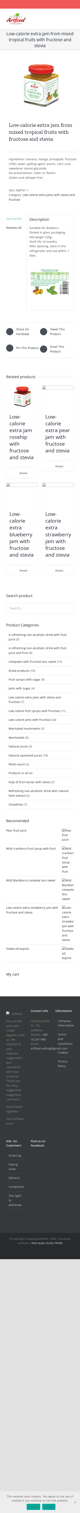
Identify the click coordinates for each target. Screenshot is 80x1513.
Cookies (63, 1052)
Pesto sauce (17, 764)
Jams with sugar (20, 688)
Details (23, 473)
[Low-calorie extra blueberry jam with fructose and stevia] (22, 494)
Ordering (15, 1155)
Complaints (16, 1187)
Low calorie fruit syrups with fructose (34, 711)
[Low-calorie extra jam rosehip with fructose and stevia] (22, 397)
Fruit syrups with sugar (24, 679)
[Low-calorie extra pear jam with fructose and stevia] (58, 397)
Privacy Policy (62, 1063)
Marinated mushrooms (24, 728)
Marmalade (16, 737)
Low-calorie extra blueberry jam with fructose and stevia (21, 534)
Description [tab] (14, 219)
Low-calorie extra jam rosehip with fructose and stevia (21, 437)
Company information (65, 1023)
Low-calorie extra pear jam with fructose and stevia (57, 433)
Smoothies (16, 804)
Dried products (19, 671)
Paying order (13, 1166)
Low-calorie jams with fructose (29, 720)
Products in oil (18, 773)
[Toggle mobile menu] (72, 15)
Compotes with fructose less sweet (32, 662)
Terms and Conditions (65, 1039)
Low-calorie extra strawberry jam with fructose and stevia (58, 534)
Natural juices (18, 746)
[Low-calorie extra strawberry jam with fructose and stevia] (58, 494)
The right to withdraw (15, 1200)
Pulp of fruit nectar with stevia (29, 782)
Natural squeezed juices (25, 755)
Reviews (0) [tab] (14, 228)
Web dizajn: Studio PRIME (47, 1243)
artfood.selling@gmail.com (49, 1048)
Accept (33, 1506)
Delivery (14, 1178)
